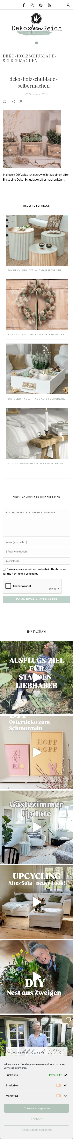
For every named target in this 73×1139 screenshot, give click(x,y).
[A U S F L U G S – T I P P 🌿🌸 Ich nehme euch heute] (36, 677)
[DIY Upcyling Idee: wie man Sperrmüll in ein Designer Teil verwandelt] (37, 240)
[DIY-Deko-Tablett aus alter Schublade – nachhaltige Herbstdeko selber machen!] (37, 369)
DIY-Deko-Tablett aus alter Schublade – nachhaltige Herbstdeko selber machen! (38, 398)
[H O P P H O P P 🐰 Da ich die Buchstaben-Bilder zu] (36, 752)
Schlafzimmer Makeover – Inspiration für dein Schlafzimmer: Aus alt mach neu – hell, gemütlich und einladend (38, 463)
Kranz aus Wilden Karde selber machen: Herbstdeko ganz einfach (38, 334)
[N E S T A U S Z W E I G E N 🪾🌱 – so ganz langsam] (36, 977)
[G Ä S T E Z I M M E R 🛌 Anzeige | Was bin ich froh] (36, 827)
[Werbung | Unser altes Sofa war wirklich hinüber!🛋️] (36, 902)
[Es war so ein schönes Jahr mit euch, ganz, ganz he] (36, 1051)
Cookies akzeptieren (37, 1108)
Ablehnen (36, 1119)
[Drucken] (22, 101)
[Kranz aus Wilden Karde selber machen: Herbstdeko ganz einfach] (37, 304)
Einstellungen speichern (36, 1129)
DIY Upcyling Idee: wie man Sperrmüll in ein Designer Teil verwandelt (38, 270)
